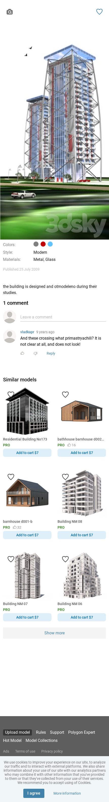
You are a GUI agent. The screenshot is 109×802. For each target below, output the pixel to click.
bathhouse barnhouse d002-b (81, 439)
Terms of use (25, 751)
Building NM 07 (15, 604)
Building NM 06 (70, 604)
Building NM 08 (70, 521)
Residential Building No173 (25, 439)
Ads (6, 751)
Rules (41, 732)
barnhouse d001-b (17, 521)
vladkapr (27, 332)
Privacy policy (52, 751)
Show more (54, 633)
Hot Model (12, 740)
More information (67, 793)
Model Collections (42, 740)
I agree (33, 793)
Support (57, 732)
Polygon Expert (81, 732)
